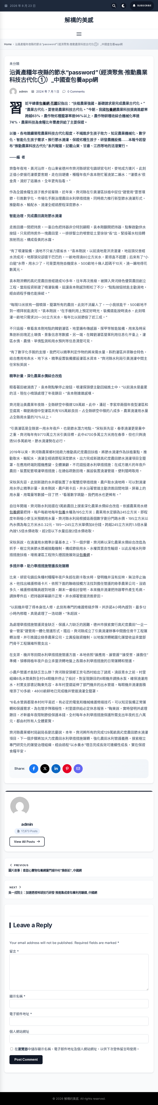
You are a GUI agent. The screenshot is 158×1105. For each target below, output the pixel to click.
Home (8, 44)
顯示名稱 (17, 996)
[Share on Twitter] (44, 768)
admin (23, 91)
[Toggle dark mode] (123, 6)
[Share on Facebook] (33, 768)
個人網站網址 (19, 1031)
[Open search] (114, 6)
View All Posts (24, 841)
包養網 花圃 (48, 103)
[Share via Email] (78, 768)
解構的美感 (79, 20)
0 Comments (76, 91)
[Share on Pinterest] (67, 768)
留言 (14, 951)
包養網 (111, 110)
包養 (61, 512)
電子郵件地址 (20, 1014)
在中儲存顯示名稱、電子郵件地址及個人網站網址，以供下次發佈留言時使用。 (77, 1049)
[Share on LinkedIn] (55, 768)
